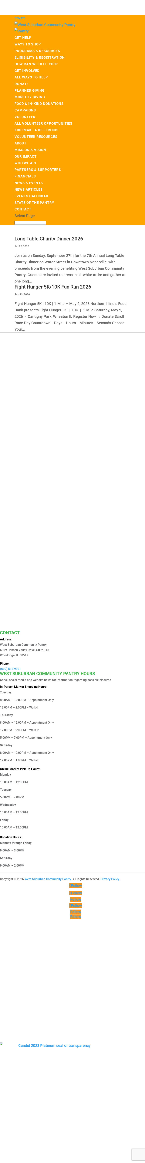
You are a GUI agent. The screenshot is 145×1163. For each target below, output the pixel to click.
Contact (23, 209)
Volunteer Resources (36, 137)
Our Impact (26, 156)
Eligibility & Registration (40, 57)
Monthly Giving (30, 97)
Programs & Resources (37, 51)
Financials (25, 176)
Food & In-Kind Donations (39, 104)
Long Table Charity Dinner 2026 (49, 239)
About (20, 143)
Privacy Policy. (110, 879)
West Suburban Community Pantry (48, 879)
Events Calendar (31, 196)
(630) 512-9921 (10, 669)
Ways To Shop (28, 44)
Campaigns (25, 110)
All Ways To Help (31, 77)
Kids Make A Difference (37, 130)
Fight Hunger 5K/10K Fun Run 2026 (53, 287)
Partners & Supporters (38, 170)
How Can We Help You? (36, 64)
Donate (20, 18)
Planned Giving (30, 90)
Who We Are (26, 163)
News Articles (29, 189)
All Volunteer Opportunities (43, 123)
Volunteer (25, 117)
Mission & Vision (30, 150)
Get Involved (27, 71)
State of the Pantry (34, 203)
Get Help (23, 38)
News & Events (29, 183)
